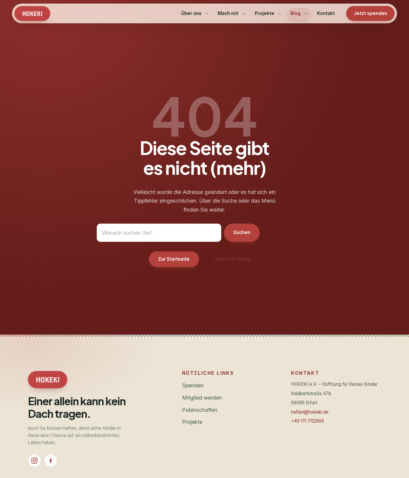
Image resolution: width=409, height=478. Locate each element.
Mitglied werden (202, 397)
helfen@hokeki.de (309, 412)
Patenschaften (199, 410)
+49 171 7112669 (307, 421)
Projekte (192, 422)
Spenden (193, 385)
